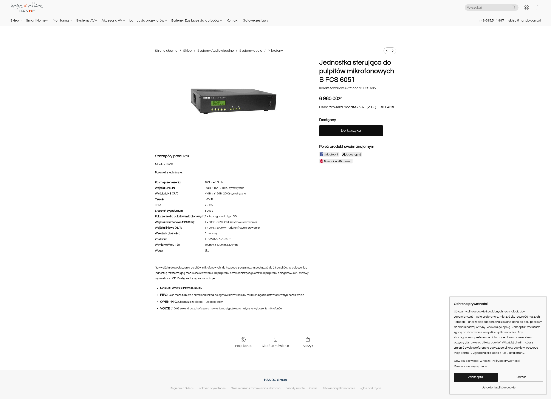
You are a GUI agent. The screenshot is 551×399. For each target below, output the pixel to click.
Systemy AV (85, 20)
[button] (27, 7)
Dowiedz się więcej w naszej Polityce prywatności (487, 360)
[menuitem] (387, 51)
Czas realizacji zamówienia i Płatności (256, 388)
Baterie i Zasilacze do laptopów (195, 20)
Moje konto (243, 346)
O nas (313, 388)
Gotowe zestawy (255, 20)
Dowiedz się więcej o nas (470, 366)
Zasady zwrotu (295, 388)
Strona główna (166, 50)
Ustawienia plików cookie (338, 388)
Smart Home (36, 20)
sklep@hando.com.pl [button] (524, 20)
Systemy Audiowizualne (215, 50)
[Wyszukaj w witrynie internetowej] (513, 7)
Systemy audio (250, 50)
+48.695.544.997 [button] (491, 20)
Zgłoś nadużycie (370, 388)
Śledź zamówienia (275, 346)
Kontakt (232, 20)
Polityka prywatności (212, 388)
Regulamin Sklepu (182, 388)
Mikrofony (275, 50)
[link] (498, 386)
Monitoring (61, 20)
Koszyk (308, 346)
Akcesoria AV (112, 20)
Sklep (15, 20)
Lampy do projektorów (147, 20)
